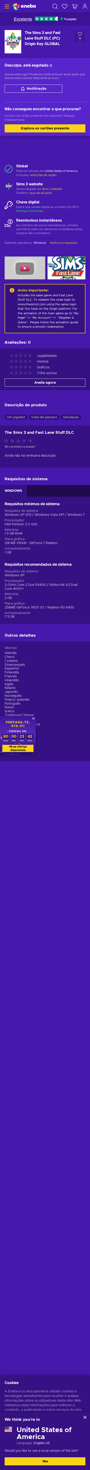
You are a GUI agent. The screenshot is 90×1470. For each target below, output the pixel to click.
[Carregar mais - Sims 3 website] (9, 187)
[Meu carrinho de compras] (75, 6)
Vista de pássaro (44, 417)
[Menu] (6, 6)
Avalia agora (45, 382)
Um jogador (16, 417)
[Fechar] (85, 1417)
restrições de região (43, 175)
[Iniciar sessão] (85, 6)
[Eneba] (24, 6)
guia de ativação (41, 193)
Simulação (71, 417)
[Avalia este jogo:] (19, 441)
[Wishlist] (65, 6)
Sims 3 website (52, 189)
